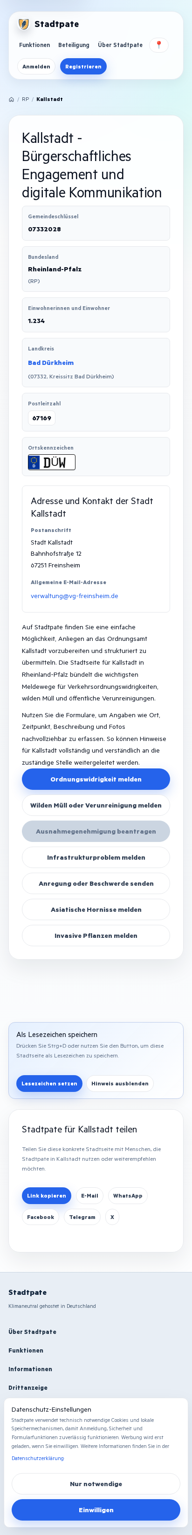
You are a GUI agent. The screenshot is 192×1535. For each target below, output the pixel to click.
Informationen (30, 1369)
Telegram (82, 1216)
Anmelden (36, 66)
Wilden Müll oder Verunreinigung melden (96, 805)
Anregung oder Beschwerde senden (96, 883)
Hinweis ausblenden (120, 1083)
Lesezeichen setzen (49, 1083)
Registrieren (83, 66)
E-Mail (89, 1195)
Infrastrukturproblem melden (96, 857)
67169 (41, 417)
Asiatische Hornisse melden (96, 909)
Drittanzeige (28, 1387)
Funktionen (34, 44)
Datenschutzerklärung (38, 1457)
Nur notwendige (96, 1483)
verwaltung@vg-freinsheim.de (74, 595)
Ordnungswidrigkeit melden (96, 778)
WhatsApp (128, 1195)
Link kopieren (46, 1195)
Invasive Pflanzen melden (96, 935)
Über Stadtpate (120, 44)
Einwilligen (96, 1509)
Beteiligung (73, 44)
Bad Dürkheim (51, 362)
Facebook (40, 1216)
